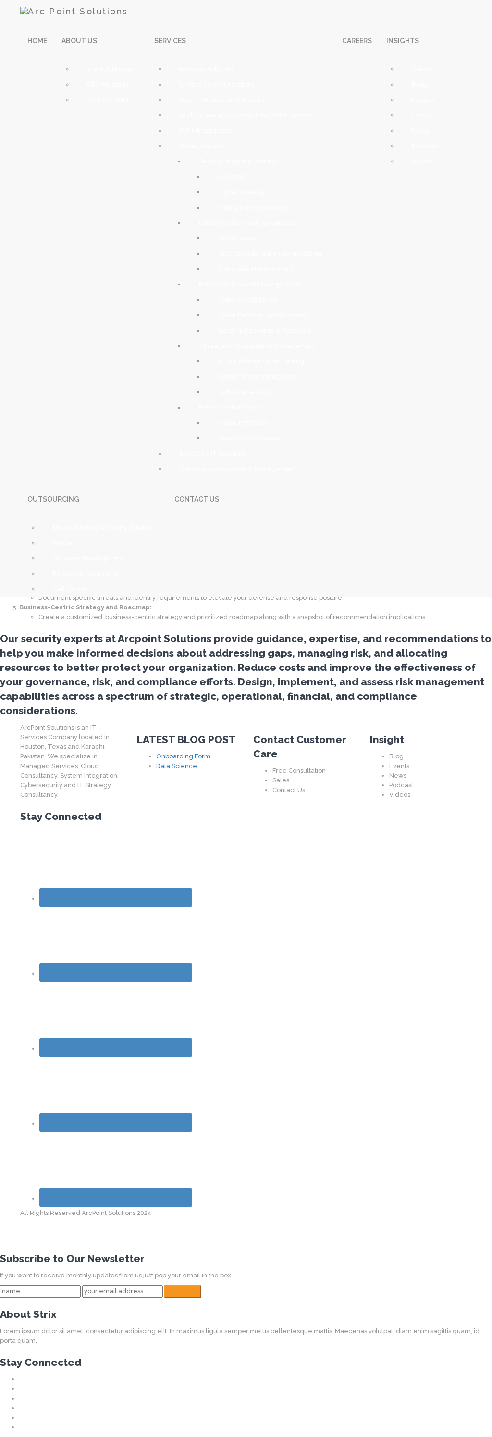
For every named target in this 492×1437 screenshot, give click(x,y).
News (420, 130)
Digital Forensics (243, 422)
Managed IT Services (212, 453)
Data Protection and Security (223, 99)
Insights (403, 41)
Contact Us (288, 789)
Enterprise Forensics (229, 407)
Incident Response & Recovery (265, 330)
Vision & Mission (110, 69)
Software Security (245, 392)
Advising (231, 176)
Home (37, 41)
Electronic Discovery (249, 438)
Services (170, 41)
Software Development (88, 558)
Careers (357, 41)
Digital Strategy (241, 192)
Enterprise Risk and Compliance (247, 222)
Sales (280, 780)
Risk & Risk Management (255, 269)
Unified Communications (217, 84)
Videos (422, 161)
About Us (80, 41)
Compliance (237, 238)
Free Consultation (299, 770)
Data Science (176, 765)
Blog (396, 756)
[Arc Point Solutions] (74, 9)
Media (62, 542)
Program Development (253, 207)
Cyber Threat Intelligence (258, 376)
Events (422, 115)
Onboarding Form (183, 756)
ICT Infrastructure (206, 130)
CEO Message (108, 84)
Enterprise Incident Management (249, 284)
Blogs (420, 84)
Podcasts (425, 145)
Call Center (70, 589)
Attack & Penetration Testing (261, 361)
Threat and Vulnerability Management (257, 345)
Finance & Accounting (86, 573)
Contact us (196, 499)
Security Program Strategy (239, 161)
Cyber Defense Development (263, 315)
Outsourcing (54, 499)
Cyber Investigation (247, 299)
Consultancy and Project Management (238, 468)
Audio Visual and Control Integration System (246, 115)
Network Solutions (207, 69)
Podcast (401, 785)
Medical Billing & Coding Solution (103, 527)
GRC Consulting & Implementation (269, 253)
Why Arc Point (108, 99)
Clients (422, 69)
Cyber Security (202, 145)
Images (423, 99)
